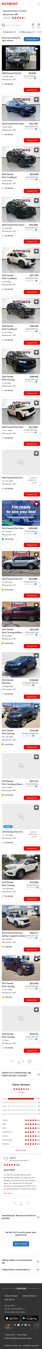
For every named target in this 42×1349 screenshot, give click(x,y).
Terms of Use (10, 1334)
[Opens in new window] (12, 1318)
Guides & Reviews (30, 1295)
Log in (37, 1327)
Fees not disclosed (30, 76)
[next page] (30, 1061)
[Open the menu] (38, 4)
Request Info (32, 90)
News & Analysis (11, 1295)
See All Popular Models (15, 1309)
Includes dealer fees (31, 126)
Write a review (21, 1150)
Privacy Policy (22, 1334)
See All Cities (10, 1305)
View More (8, 1193)
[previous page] (12, 1061)
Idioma (7, 1327)
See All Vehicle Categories (15, 1312)
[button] (33, 25)
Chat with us (10, 1299)
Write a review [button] (21, 1243)
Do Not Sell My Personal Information (18, 1338)
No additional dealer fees (30, 683)
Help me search (32, 39)
